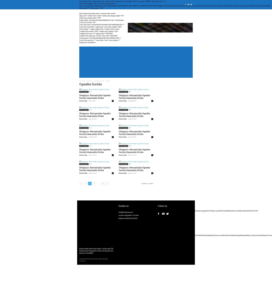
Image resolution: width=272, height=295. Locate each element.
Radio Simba (83, 101)
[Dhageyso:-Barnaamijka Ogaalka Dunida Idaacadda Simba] (96, 90)
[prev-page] (81, 183)
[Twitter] (191, 4)
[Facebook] (185, 4)
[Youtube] (188, 4)
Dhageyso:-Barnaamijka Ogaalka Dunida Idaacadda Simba (95, 96)
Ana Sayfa (82, 81)
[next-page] (107, 183)
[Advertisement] (64, 279)
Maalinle (89, 81)
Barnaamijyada (84, 92)
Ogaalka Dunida (99, 81)
